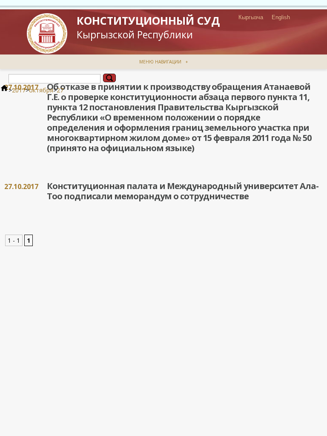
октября (41, 90)
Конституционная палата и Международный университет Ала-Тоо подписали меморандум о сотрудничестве (182, 191)
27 (60, 90)
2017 (19, 90)
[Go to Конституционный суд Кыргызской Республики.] (4, 90)
